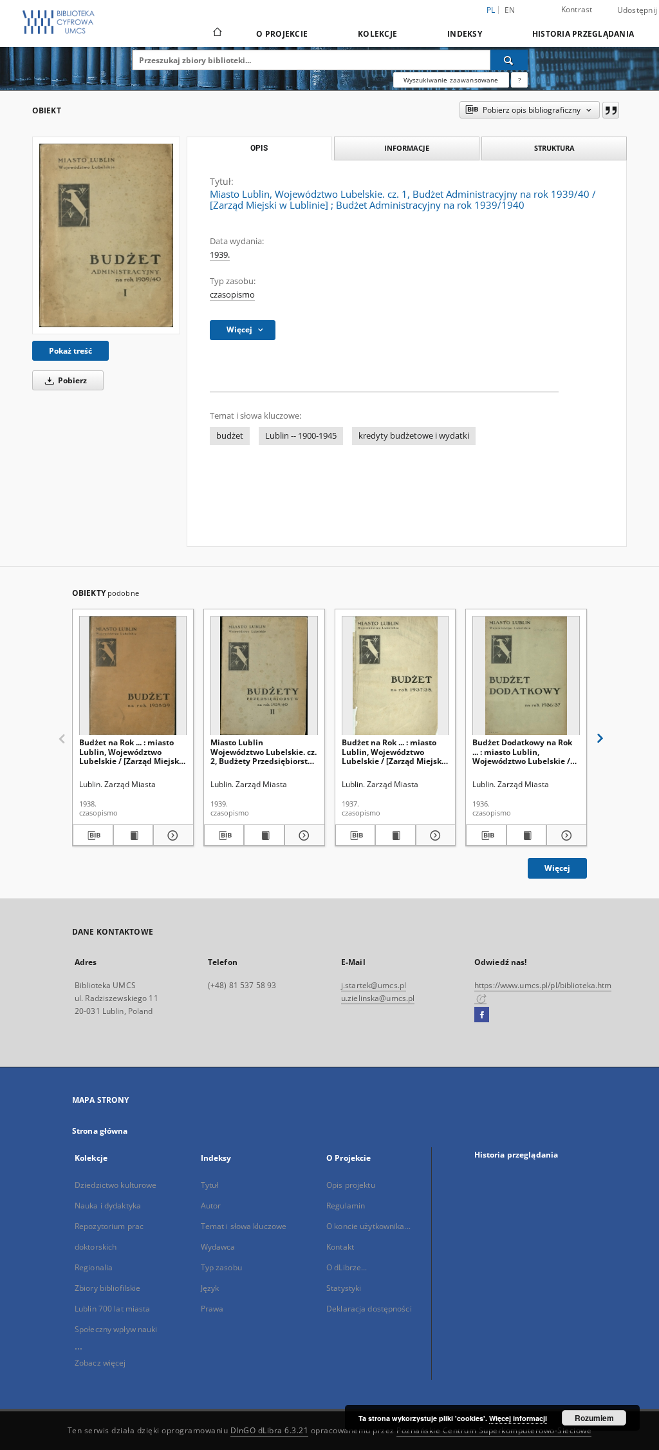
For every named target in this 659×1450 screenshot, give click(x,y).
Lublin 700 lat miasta (113, 1308)
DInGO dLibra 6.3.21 (269, 1430)
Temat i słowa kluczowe (244, 1226)
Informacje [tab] (406, 148)
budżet (229, 435)
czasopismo (232, 294)
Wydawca (218, 1246)
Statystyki (343, 1288)
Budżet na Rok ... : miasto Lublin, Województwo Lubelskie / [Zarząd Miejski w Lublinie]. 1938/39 (130, 751)
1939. (220, 254)
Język (210, 1288)
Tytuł (210, 1184)
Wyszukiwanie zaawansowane (451, 79)
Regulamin (345, 1205)
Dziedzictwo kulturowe (116, 1184)
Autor (211, 1205)
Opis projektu (350, 1184)
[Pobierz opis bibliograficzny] (93, 835)
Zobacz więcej (100, 1362)
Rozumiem (594, 1418)
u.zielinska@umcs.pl (377, 998)
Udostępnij (637, 10)
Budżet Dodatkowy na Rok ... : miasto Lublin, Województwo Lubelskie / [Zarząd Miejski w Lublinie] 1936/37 (523, 751)
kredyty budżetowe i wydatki (413, 435)
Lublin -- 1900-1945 (301, 435)
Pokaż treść (70, 350)
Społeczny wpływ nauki (116, 1329)
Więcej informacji (518, 1418)
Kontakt (340, 1246)
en (510, 10)
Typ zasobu (221, 1267)
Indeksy (464, 33)
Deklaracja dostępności (369, 1308)
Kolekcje (377, 33)
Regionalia (94, 1267)
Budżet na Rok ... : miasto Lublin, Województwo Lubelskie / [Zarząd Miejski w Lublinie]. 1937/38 (393, 751)
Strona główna (100, 1130)
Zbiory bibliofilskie (107, 1288)
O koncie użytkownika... (368, 1226)
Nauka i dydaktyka (108, 1205)
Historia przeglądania (583, 33)
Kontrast (577, 9)
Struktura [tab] (554, 148)
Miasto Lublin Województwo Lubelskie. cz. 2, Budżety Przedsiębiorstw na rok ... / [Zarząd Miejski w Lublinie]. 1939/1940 (263, 751)
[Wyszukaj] (509, 60)
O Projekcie (282, 33)
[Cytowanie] (610, 110)
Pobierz (71, 380)
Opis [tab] (259, 148)
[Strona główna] (216, 33)
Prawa (212, 1308)
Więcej (557, 868)
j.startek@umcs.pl (373, 985)
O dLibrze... (346, 1267)
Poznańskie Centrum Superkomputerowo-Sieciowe (493, 1430)
